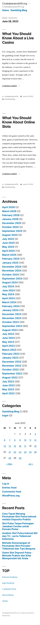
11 (30, 440)
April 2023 (8, 345)
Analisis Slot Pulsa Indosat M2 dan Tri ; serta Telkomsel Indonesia (20, 536)
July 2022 (8, 381)
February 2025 (11, 258)
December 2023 (11, 314)
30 (20, 458)
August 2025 (10, 234)
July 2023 (8, 333)
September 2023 (12, 326)
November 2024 (11, 270)
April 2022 (8, 393)
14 (10, 446)
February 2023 (11, 353)
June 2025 (8, 242)
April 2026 (8, 207)
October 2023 (10, 322)
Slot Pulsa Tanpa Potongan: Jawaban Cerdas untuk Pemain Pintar (18, 526)
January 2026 (10, 219)
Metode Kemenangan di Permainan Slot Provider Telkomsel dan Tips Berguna (18, 545)
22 (15, 452)
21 (10, 452)
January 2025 (10, 262)
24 (25, 452)
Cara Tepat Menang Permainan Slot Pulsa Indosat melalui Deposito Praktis (19, 516)
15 (15, 446)
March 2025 (9, 254)
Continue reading (11, 85)
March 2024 (9, 302)
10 (25, 440)
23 (20, 452)
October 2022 (10, 369)
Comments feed (11, 491)
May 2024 (8, 294)
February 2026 (11, 215)
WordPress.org (11, 495)
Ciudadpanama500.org (14, 3)
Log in (5, 483)
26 (35, 452)
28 (9, 458)
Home (5, 10)
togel (5, 415)
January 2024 (10, 310)
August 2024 (10, 282)
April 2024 (8, 298)
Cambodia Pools (9, 589)
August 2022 (10, 377)
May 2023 (8, 341)
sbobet (5, 601)
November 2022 (11, 365)
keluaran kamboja (9, 577)
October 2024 (10, 274)
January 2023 (10, 357)
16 (20, 446)
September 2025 (12, 230)
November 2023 (11, 318)
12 (35, 440)
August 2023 (10, 330)
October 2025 (10, 227)
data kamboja (8, 595)
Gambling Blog (18, 10)
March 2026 (9, 211)
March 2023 (9, 349)
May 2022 (8, 389)
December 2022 (11, 361)
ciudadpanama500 (11, 96)
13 (4, 446)
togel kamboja (8, 583)
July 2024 (8, 286)
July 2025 (8, 238)
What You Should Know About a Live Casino (18, 38)
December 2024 (11, 266)
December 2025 (11, 223)
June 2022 (8, 385)
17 (25, 446)
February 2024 (11, 306)
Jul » (30, 464)
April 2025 (8, 250)
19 (35, 446)
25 (30, 452)
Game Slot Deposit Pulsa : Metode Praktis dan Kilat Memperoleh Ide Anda (17, 555)
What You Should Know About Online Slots (18, 122)
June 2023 (8, 337)
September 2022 (12, 373)
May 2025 (8, 246)
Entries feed (9, 487)
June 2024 (8, 290)
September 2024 (12, 278)
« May (9, 464)
